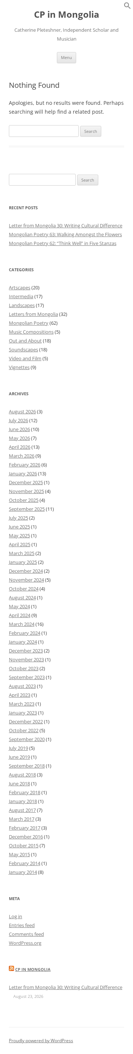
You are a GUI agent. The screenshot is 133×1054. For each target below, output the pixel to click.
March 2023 (21, 703)
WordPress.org (25, 943)
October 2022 (23, 730)
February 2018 (24, 792)
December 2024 (26, 571)
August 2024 (22, 597)
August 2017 (22, 810)
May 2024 (19, 606)
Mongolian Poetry (28, 323)
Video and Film (25, 358)
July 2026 (18, 420)
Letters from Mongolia (33, 314)
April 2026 (19, 447)
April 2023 (19, 695)
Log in (15, 916)
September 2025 (27, 509)
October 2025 (23, 500)
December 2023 (26, 650)
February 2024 (24, 633)
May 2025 (19, 535)
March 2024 (21, 624)
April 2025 (19, 544)
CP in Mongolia (66, 14)
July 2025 (18, 517)
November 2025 (26, 491)
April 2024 (19, 615)
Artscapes (19, 287)
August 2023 (22, 686)
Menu (66, 57)
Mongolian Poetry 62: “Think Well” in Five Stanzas (62, 243)
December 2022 (26, 721)
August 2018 (22, 774)
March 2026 (21, 455)
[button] (127, 7)
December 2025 (26, 482)
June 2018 (19, 783)
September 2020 (27, 739)
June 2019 (19, 757)
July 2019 (18, 748)
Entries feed (22, 925)
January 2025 (23, 562)
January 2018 (23, 801)
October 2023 (23, 668)
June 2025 (19, 526)
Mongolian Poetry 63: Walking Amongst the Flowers (65, 234)
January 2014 (23, 872)
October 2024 (23, 588)
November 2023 (26, 659)
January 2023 (23, 712)
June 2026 (19, 429)
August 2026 (22, 411)
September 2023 (27, 677)
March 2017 (21, 819)
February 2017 (24, 827)
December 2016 (26, 836)
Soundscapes (23, 349)
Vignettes (19, 367)
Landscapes (22, 305)
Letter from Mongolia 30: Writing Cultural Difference (65, 225)
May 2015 (19, 854)
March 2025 (21, 553)
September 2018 (27, 765)
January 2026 (23, 473)
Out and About (25, 340)
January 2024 (23, 641)
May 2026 (19, 438)
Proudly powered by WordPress (41, 1040)
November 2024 (26, 579)
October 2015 (23, 845)
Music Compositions (31, 331)
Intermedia (21, 296)
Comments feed (26, 934)
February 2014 (24, 863)
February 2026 (24, 464)
